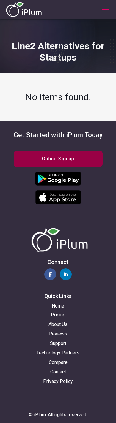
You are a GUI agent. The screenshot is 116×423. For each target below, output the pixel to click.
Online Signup (58, 158)
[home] (24, 9)
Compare (58, 362)
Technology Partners (58, 353)
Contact (58, 372)
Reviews (58, 334)
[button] (104, 9)
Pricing (58, 315)
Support (58, 343)
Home (58, 306)
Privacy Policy (58, 381)
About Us (58, 324)
